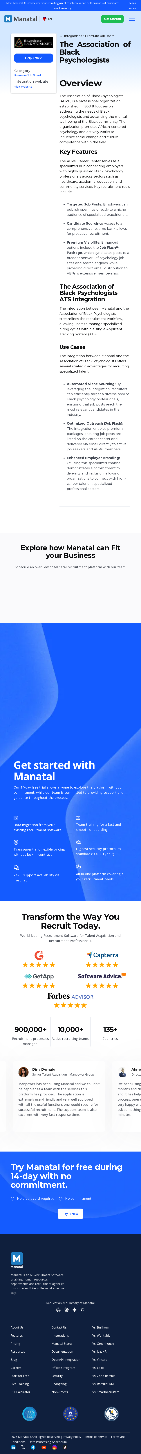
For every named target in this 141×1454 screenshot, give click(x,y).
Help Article (33, 58)
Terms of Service (95, 1437)
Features (17, 1335)
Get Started (112, 19)
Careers (16, 1368)
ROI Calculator (20, 1392)
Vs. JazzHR (99, 1351)
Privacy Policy (72, 1437)
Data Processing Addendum (48, 1442)
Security (57, 1376)
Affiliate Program (63, 1368)
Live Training (20, 1384)
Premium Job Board (27, 75)
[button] (47, 19)
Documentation (62, 1351)
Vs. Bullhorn (100, 1327)
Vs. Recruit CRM (103, 1384)
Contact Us (59, 1327)
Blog (14, 1360)
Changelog (59, 1384)
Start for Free (20, 1376)
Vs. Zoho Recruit (103, 1376)
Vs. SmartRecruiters (105, 1392)
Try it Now (70, 1214)
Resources (18, 1351)
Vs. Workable (101, 1335)
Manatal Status (62, 1344)
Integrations (60, 1335)
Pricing (15, 1344)
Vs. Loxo (98, 1368)
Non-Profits (60, 1392)
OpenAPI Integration (66, 1360)
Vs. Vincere (99, 1360)
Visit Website (23, 86)
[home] (20, 18)
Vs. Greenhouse (103, 1344)
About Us (17, 1327)
